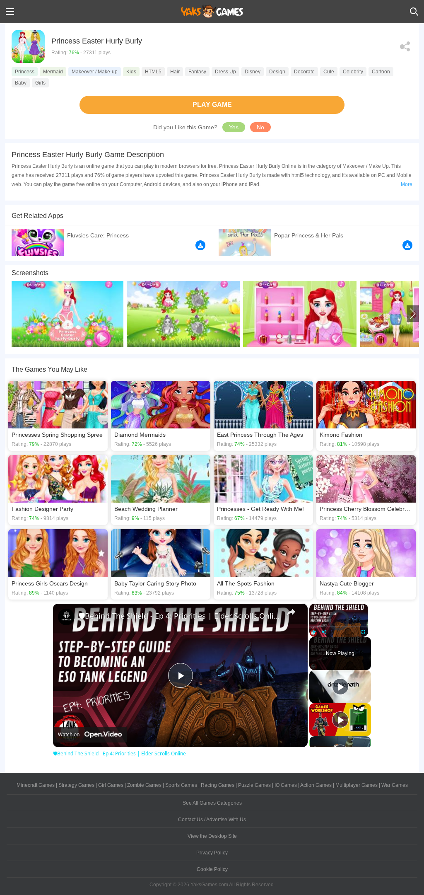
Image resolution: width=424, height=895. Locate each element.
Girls (40, 83)
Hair (175, 72)
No (260, 127)
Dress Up (225, 72)
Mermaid (53, 72)
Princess (24, 72)
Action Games (316, 785)
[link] (66, 617)
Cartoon (381, 72)
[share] (291, 612)
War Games (394, 785)
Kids (131, 72)
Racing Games (217, 785)
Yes (233, 127)
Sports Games (181, 785)
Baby (20, 83)
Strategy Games (76, 785)
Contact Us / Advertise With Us (212, 819)
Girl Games (110, 785)
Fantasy (197, 72)
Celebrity (353, 72)
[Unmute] (324, 632)
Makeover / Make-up (95, 72)
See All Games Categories (212, 803)
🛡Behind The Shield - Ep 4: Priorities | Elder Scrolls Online (179, 615)
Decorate (304, 72)
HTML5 (153, 72)
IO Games (286, 785)
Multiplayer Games (356, 785)
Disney (252, 72)
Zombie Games (144, 785)
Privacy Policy (212, 853)
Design (277, 72)
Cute (328, 72)
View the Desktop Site (212, 836)
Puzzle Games (254, 785)
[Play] (314, 632)
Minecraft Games (36, 785)
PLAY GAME (212, 104)
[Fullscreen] (363, 632)
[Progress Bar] (338, 626)
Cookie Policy (212, 869)
